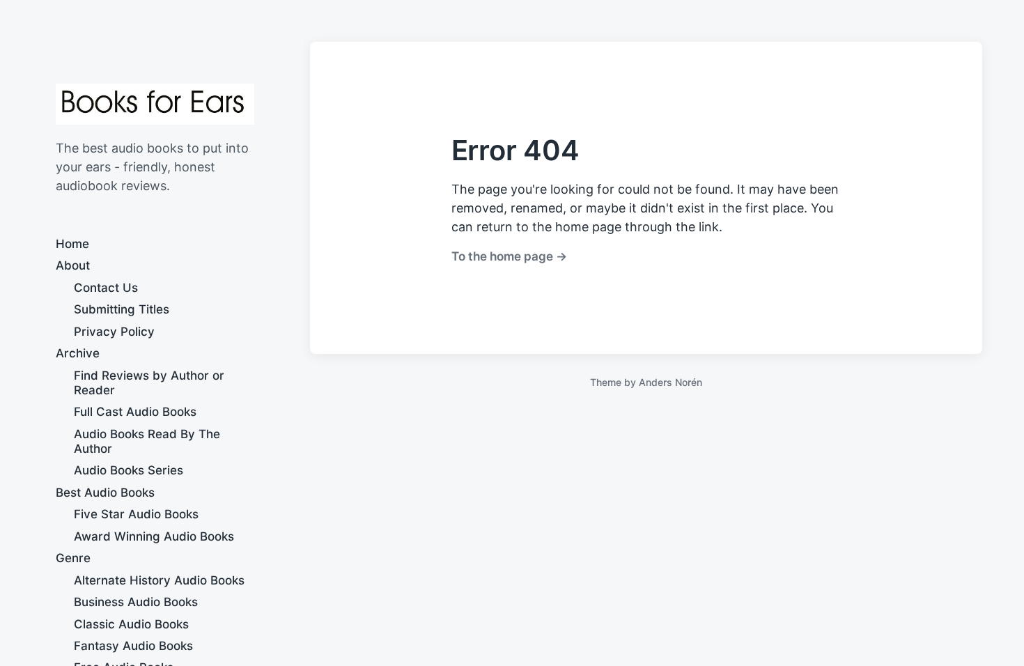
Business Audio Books (136, 602)
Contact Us (106, 288)
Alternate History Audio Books (159, 580)
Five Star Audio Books (136, 514)
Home (72, 244)
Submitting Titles (121, 309)
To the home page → (509, 256)
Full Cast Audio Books (135, 412)
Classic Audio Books (131, 624)
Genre (73, 558)
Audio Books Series (128, 470)
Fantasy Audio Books (133, 646)
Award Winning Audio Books (154, 536)
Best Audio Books (105, 493)
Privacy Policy (114, 332)
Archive (78, 353)
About (73, 265)
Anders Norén (670, 382)
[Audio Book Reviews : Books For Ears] (155, 104)
